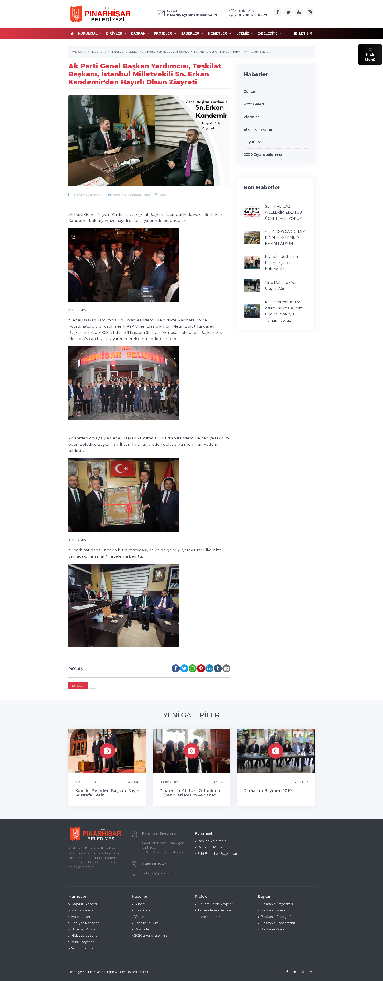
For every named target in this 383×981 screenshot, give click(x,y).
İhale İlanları (80, 917)
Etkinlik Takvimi (258, 129)
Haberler (190, 33)
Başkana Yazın (272, 929)
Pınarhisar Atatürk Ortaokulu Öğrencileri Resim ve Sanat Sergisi (189, 795)
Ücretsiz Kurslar (83, 929)
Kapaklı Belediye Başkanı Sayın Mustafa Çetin (107, 793)
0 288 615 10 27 (154, 864)
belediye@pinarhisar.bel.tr (162, 873)
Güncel (250, 91)
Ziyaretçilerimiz (86, 782)
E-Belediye (268, 33)
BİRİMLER (114, 33)
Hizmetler (218, 33)
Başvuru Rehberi (84, 904)
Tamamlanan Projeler (215, 910)
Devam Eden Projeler (215, 904)
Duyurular (252, 142)
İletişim (304, 33)
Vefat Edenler (82, 948)
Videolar (251, 117)
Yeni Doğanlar (82, 942)
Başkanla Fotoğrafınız (278, 923)
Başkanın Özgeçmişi (277, 904)
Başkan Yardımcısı (212, 841)
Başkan (138, 33)
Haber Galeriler (170, 782)
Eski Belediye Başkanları (217, 853)
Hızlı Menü (370, 57)
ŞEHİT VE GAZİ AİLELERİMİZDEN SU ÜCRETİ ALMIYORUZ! (284, 212)
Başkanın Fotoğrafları (278, 917)
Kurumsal (88, 33)
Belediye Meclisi (210, 847)
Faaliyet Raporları (85, 923)
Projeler (163, 33)
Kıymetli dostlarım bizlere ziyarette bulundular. (281, 262)
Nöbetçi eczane (84, 935)
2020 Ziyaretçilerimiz (263, 155)
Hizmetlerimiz (208, 917)
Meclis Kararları (83, 910)
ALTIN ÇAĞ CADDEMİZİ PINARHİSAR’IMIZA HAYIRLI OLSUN (285, 237)
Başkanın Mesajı (274, 910)
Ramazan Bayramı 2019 (268, 790)
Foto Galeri (254, 104)
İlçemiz (243, 33)
